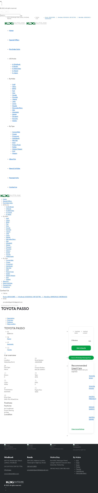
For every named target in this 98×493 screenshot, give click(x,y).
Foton (78, 467)
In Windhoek (16, 64)
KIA (77, 460)
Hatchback (16, 138)
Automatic (10, 344)
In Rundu (15, 66)
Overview (10, 320)
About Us (12, 159)
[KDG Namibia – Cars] (11, 11)
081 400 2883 (32, 466)
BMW (14, 89)
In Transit (15, 71)
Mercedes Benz (17, 108)
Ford (77, 463)
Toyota (8, 254)
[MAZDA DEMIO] (81, 421)
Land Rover (80, 471)
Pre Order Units (14, 49)
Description (10, 318)
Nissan (14, 114)
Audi (13, 84)
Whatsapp (7, 470)
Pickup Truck (16, 145)
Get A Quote (81, 348)
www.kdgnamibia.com (11, 474)
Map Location (11, 324)
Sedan (14, 147)
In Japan (15, 73)
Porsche (15, 119)
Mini (13, 110)
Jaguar (14, 99)
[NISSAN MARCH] (81, 410)
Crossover (15, 136)
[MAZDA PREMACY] (81, 400)
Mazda (14, 106)
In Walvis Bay (16, 69)
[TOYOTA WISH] (81, 379)
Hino (13, 93)
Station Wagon (17, 149)
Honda (14, 95)
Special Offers (14, 40)
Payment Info (14, 178)
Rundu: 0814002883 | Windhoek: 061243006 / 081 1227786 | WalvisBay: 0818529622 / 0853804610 (35, 297)
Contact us (13, 187)
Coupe (14, 134)
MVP (14, 143)
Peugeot (15, 116)
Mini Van (15, 140)
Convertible (16, 132)
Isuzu (78, 465)
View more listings (77, 429)
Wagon (14, 153)
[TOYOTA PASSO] (81, 390)
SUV (13, 151)
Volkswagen (10, 256)
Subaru (14, 121)
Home (11, 31)
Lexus (14, 104)
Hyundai (15, 97)
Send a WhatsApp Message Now (81, 358)
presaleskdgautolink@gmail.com (37, 470)
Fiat (13, 91)
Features (10, 322)
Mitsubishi (15, 112)
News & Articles (14, 168)
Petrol (9, 339)
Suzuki (8, 253)
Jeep (14, 101)
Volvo (14, 86)
